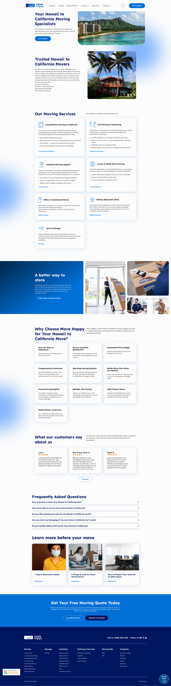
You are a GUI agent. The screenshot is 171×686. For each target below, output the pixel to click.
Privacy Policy (142, 681)
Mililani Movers (63, 666)
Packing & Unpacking (83, 653)
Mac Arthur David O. (81, 453)
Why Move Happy (125, 653)
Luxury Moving (95, 187)
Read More (38, 581)
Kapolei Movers (63, 656)
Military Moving (95, 215)
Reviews (85, 479)
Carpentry (80, 656)
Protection (123, 658)
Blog (103, 653)
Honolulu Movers (64, 661)
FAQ (103, 656)
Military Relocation (29, 669)
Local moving (43, 187)
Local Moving (28, 653)
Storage (41, 244)
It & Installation (82, 658)
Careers (122, 661)
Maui (60, 669)
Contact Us (123, 663)
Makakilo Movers (64, 663)
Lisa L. (41, 453)
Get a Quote (42, 39)
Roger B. (111, 453)
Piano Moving (81, 661)
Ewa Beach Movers (64, 671)
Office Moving (43, 215)
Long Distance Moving (46, 151)
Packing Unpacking (96, 151)
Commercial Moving (30, 663)
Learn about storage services (49, 298)
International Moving (30, 658)
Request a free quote (97, 618)
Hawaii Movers (63, 658)
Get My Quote (164, 677)
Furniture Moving (29, 671)
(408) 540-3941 (121, 638)
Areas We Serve (63, 653)
